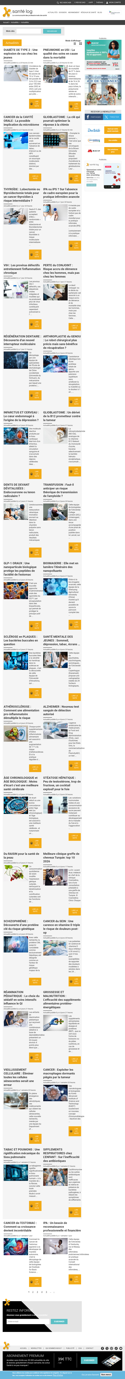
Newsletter (36, 1348)
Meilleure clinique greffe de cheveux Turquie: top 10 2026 (61, 857)
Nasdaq (111, 11)
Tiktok (116, 1348)
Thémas (99, 2)
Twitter (107, 1348)
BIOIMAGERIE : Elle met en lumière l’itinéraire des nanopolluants (60, 567)
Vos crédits (113, 140)
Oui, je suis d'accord (90, 1375)
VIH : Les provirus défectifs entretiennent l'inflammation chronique (22, 269)
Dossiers (63, 12)
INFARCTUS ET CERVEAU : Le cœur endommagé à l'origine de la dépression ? (21, 416)
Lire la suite (37, 103)
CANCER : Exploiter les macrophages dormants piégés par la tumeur (59, 1073)
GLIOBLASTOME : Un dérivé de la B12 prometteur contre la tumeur (61, 416)
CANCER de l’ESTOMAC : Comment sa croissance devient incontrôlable (20, 1226)
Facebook (102, 1348)
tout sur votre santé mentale (112, 130)
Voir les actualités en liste (74, 43)
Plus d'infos (58, 1375)
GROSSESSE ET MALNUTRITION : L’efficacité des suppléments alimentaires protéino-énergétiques (62, 999)
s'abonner (89, 1360)
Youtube (120, 1348)
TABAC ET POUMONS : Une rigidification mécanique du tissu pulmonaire (22, 1153)
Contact (89, 1348)
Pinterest (111, 1348)
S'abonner (59, 1321)
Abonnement (73, 12)
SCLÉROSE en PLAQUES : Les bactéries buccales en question (21, 640)
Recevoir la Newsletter (103, 112)
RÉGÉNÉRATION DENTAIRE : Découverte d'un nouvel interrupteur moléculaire (22, 340)
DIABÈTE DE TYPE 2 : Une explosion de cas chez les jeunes (21, 53)
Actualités (52, 12)
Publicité (70, 1348)
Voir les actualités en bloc (80, 43)
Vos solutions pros (113, 151)
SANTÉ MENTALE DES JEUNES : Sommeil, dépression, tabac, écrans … (61, 640)
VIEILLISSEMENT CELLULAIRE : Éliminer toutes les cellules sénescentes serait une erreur (19, 1077)
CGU (80, 1348)
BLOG (100, 12)
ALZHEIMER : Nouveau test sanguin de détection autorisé (61, 710)
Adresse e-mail (13, 1317)
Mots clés (10, 31)
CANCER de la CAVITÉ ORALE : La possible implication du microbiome (21, 120)
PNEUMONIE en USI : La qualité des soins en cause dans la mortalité (60, 53)
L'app (91, 2)
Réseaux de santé (88, 12)
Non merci (106, 1375)
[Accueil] (7, 12)
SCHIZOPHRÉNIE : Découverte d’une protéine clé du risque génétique (21, 924)
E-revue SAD (80, 2)
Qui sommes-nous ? (54, 1348)
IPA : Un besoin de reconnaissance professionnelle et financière (62, 1226)
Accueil (6, 22)
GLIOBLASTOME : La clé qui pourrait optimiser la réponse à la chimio (61, 120)
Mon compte (115, 2)
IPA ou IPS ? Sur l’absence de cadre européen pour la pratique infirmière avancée (61, 193)
